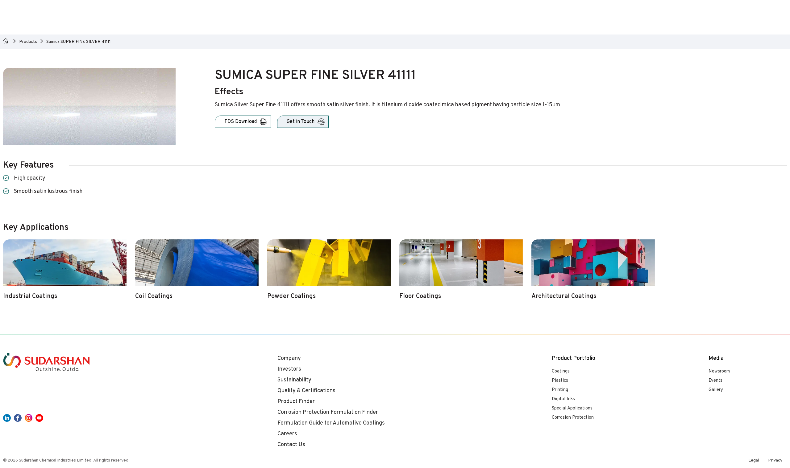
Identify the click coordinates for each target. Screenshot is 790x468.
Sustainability (294, 380)
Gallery (716, 390)
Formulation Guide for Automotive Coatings (331, 423)
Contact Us (291, 444)
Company (289, 358)
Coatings (561, 371)
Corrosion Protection (573, 418)
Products (28, 41)
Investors (289, 369)
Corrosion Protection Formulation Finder (327, 412)
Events (715, 381)
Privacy (775, 460)
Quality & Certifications (306, 390)
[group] (65, 273)
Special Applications (572, 408)
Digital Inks (563, 399)
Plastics (560, 381)
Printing (560, 390)
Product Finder (296, 401)
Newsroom (719, 371)
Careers (287, 433)
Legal (753, 460)
